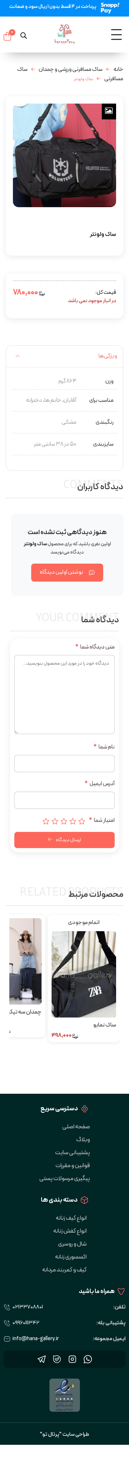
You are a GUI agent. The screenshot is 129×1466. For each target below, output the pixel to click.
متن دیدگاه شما (95, 647)
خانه (118, 69)
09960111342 (26, 1323)
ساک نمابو (104, 1025)
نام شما (104, 747)
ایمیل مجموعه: (109, 1339)
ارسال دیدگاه (68, 840)
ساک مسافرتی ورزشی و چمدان (70, 69)
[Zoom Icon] (109, 111)
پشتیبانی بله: (110, 1323)
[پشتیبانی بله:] (7, 1323)
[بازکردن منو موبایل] (116, 34)
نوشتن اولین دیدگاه (61, 572)
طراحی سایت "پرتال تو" (64, 1434)
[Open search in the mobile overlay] (23, 35)
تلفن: (119, 1307)
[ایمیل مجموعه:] (7, 1339)
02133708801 (28, 1307)
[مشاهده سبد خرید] (7, 36)
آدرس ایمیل (100, 783)
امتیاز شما (102, 820)
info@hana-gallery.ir (36, 1339)
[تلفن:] (7, 1307)
